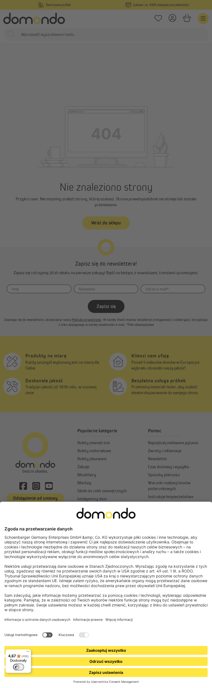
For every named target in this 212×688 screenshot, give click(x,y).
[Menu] (28, 652)
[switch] (18, 667)
